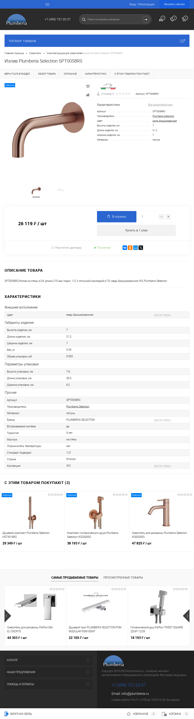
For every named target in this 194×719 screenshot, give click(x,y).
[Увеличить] (48, 130)
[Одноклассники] (130, 247)
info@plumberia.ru (135, 694)
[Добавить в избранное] (87, 86)
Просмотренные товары (123, 577)
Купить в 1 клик (136, 230)
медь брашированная (165, 120)
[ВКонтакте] (125, 247)
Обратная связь (20, 713)
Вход (133, 4)
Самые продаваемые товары (74, 577)
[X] (140, 247)
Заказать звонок (174, 4)
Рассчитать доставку (68, 247)
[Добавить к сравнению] (87, 94)
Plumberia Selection (163, 116)
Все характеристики (160, 104)
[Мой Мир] (135, 247)
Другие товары (162, 314)
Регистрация (146, 4)
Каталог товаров (22, 41)
